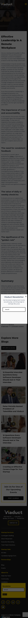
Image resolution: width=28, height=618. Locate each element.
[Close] (25, 296)
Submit (4, 317)
